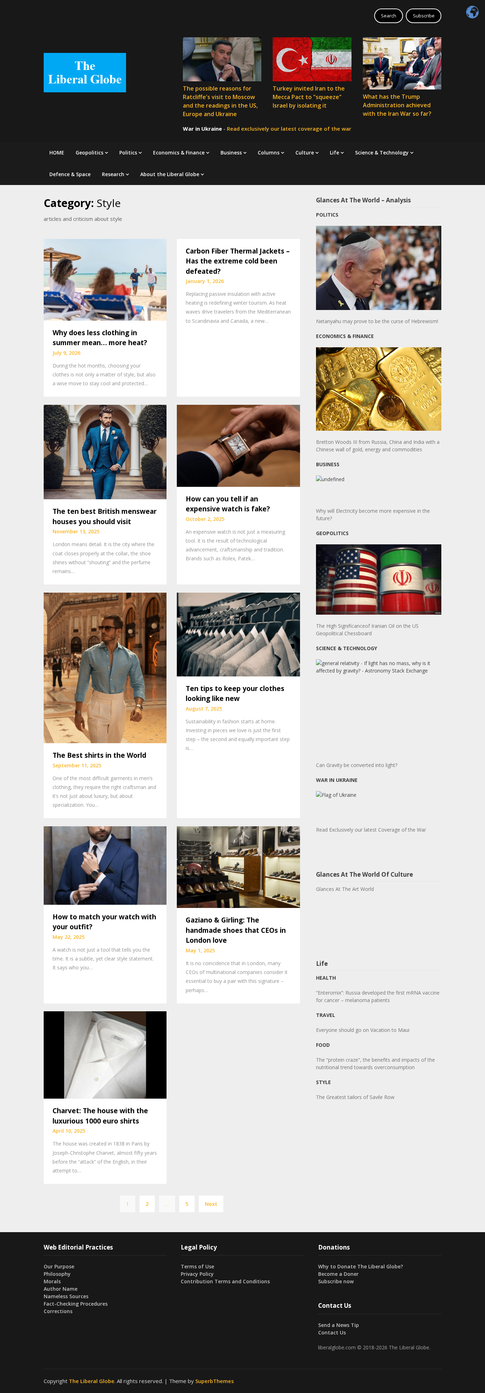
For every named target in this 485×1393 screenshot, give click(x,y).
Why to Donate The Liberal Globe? (360, 1266)
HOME (56, 152)
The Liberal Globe (91, 1380)
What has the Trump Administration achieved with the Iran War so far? (397, 105)
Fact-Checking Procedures (76, 1303)
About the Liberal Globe (169, 174)
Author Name (60, 1288)
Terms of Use (197, 1266)
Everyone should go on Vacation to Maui (362, 1030)
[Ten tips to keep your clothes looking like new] (238, 633)
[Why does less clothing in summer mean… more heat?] (105, 279)
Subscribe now (336, 1281)
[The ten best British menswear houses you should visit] (105, 451)
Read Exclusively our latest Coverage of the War (371, 829)
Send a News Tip (338, 1325)
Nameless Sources (66, 1296)
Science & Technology (382, 152)
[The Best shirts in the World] (105, 667)
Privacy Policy (197, 1273)
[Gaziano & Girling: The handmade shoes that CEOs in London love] (238, 866)
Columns (268, 152)
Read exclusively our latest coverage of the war (289, 128)
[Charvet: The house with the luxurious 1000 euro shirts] (105, 1054)
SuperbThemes (214, 1380)
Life (334, 152)
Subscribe (424, 15)
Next (211, 1203)
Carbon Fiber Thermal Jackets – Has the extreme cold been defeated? (238, 261)
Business (231, 152)
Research (113, 174)
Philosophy (57, 1273)
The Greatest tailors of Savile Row (355, 1097)
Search (388, 15)
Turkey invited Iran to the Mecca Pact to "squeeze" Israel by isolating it (309, 97)
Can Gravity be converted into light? (356, 765)
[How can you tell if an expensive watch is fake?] (238, 444)
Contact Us (332, 1332)
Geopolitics (89, 152)
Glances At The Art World (345, 889)
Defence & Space (70, 174)
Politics (128, 152)
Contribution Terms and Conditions (225, 1281)
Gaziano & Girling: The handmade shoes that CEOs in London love (236, 930)
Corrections (58, 1311)
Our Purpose (59, 1266)
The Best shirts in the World (99, 755)
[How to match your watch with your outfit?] (105, 864)
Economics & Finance (179, 152)
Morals (52, 1281)
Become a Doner (338, 1273)
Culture (304, 152)
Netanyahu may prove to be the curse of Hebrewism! (377, 321)
